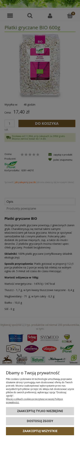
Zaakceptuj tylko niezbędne (40, 411)
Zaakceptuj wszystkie (40, 431)
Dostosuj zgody (40, 421)
